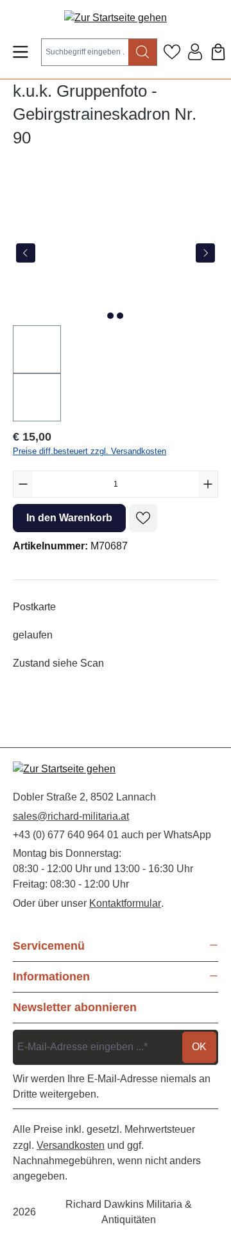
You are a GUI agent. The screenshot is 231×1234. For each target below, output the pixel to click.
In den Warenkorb (69, 517)
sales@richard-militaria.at (71, 816)
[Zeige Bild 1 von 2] (110, 316)
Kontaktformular (125, 903)
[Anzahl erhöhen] (208, 484)
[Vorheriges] (25, 253)
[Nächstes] (205, 253)
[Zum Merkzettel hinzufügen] (143, 518)
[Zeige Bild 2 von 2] (120, 316)
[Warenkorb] (218, 52)
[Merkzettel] (172, 52)
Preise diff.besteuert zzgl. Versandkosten (89, 451)
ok (199, 1046)
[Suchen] (142, 52)
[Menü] (20, 52)
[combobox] (85, 52)
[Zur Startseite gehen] (115, 18)
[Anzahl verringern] (23, 484)
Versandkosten (71, 1145)
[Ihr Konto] (195, 52)
